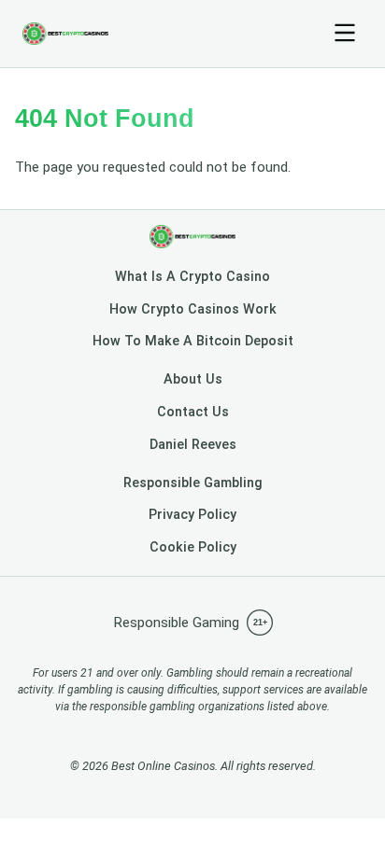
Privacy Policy (192, 515)
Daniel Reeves (193, 445)
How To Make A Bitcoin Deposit (193, 341)
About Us (193, 379)
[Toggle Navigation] (345, 34)
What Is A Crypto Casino (192, 277)
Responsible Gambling (193, 483)
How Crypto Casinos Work (193, 309)
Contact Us (193, 412)
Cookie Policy (193, 547)
